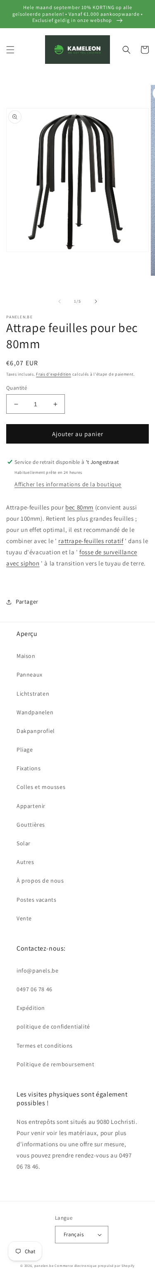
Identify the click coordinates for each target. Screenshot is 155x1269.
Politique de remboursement (56, 1064)
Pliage (25, 749)
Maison (26, 656)
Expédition (31, 1008)
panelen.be (44, 1265)
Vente (24, 918)
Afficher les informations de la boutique (68, 484)
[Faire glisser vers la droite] (96, 301)
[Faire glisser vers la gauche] (59, 301)
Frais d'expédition (53, 374)
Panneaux (30, 674)
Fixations (29, 768)
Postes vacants (36, 899)
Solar (24, 843)
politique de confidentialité (53, 1026)
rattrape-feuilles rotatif (90, 541)
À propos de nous (40, 880)
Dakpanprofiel (36, 731)
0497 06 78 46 (34, 989)
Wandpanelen (35, 712)
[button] (10, 50)
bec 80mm (79, 507)
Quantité (16, 387)
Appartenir (31, 806)
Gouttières (31, 824)
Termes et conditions (45, 1045)
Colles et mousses (41, 787)
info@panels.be (37, 970)
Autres (25, 862)
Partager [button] (27, 601)
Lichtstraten (33, 693)
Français (73, 1234)
